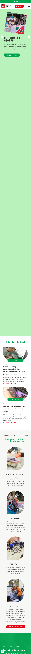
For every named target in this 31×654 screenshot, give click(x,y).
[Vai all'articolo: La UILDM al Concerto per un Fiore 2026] (15, 23)
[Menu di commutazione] (29, 6)
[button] (29, 37)
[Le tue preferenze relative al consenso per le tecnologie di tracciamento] (2, 651)
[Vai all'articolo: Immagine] (15, 353)
